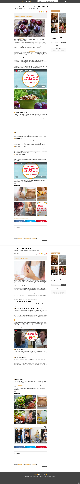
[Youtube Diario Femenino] (62, 50)
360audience (42, 481)
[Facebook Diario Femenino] (54, 50)
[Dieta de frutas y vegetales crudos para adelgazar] (19, 409)
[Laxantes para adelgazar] (19, 201)
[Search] (57, 1)
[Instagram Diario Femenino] (58, 50)
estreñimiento (21, 38)
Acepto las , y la (25, 238)
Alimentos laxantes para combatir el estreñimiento (29, 199)
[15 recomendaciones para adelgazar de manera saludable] (30, 409)
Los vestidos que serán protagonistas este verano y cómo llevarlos (62, 31)
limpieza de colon (27, 65)
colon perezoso (16, 66)
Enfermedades (23, 218)
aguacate (28, 52)
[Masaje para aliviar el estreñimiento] (42, 216)
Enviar (45, 240)
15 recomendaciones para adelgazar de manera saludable (30, 407)
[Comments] (46, 11)
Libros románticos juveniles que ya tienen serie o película (54, 31)
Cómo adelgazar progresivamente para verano (30, 422)
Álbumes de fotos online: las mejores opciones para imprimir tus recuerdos (54, 20)
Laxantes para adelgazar (18, 198)
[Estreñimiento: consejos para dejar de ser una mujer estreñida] (19, 216)
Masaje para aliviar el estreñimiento (40, 214)
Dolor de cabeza (19, 218)
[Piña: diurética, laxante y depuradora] (42, 201)
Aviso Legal (41, 476)
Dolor (15, 218)
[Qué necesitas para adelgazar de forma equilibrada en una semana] (19, 423)
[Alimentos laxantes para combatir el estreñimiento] (30, 201)
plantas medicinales (35, 303)
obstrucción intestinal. (22, 317)
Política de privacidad (36, 476)
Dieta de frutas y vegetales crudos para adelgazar (18, 407)
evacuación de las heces (27, 148)
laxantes (21, 288)
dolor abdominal (20, 355)
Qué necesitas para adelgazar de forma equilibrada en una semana (19, 422)
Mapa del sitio (53, 476)
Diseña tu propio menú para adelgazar (41, 422)
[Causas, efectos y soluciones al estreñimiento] (30, 216)
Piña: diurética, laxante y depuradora (41, 199)
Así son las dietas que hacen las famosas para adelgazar (24, 428)
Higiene (27, 218)
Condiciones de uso (27, 238)
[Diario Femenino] (26, 1)
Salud (38, 212)
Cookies (31, 476)
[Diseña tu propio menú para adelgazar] (42, 423)
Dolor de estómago (21, 181)
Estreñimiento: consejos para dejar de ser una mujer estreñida (19, 214)
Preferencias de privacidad (21, 238)
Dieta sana (39, 197)
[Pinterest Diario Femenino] (56, 50)
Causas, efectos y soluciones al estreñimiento (30, 214)
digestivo (18, 43)
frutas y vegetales (32, 51)
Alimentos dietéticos (29, 197)
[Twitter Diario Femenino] (60, 50)
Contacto (45, 476)
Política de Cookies (33, 238)
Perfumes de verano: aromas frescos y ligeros (61, 21)
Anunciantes (49, 476)
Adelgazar (16, 197)
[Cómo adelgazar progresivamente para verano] (30, 423)
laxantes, (33, 295)
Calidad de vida (28, 212)
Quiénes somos (27, 476)
